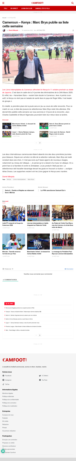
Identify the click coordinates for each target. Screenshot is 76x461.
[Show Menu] (3, 3)
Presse (4, 427)
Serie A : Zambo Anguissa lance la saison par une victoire (21, 315)
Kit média (5, 421)
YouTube (44, 380)
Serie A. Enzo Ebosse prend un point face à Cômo (59, 125)
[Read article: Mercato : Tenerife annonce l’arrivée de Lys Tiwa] (13, 241)
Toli (5, 8)
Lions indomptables (19, 179)
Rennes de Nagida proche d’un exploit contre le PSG (20, 308)
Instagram (8, 380)
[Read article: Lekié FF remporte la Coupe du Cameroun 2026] (13, 213)
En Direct (14, 8)
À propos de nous (7, 415)
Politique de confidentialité (10, 399)
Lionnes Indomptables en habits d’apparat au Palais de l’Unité (37, 224)
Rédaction (5, 424)
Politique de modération (9, 406)
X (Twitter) (45, 376)
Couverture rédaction (9, 431)
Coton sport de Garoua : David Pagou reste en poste (59, 133)
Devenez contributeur (9, 446)
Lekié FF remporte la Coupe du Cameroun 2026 (12, 224)
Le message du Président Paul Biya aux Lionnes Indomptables (62, 252)
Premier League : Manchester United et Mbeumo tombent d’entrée (23, 326)
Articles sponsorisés (8, 449)
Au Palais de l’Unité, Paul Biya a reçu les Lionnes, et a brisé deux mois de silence (62, 225)
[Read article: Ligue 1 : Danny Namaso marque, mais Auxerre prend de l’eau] (6, 134)
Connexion (69, 269)
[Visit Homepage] (37, 3)
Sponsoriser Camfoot (9, 452)
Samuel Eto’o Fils (42, 8)
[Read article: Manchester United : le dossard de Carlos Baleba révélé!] (6, 126)
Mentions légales (7, 393)
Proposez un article (8, 443)
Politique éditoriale (8, 396)
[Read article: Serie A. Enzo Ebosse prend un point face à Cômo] (43, 126)
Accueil (4, 17)
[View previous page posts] (36, 142)
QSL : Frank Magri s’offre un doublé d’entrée (17, 330)
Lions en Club (26, 8)
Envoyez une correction (9, 440)
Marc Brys (31, 179)
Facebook (8, 376)
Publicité (5, 418)
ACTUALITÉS (12, 17)
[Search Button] (72, 3)
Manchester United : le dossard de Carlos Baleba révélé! (24, 125)
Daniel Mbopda (13, 30)
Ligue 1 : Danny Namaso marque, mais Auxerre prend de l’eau (23, 133)
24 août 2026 (55, 230)
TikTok (7, 384)
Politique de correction (9, 403)
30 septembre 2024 (27, 30)
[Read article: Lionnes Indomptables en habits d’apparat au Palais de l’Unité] (38, 213)
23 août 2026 (15, 128)
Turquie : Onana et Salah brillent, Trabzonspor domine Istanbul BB (23, 311)
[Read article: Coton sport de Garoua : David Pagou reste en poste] (43, 134)
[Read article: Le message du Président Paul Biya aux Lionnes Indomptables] (63, 241)
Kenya (9, 179)
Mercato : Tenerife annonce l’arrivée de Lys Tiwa (11, 252)
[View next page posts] (39, 142)
